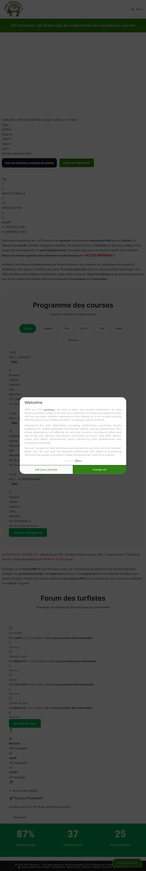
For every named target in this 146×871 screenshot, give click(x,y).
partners (49, 409)
